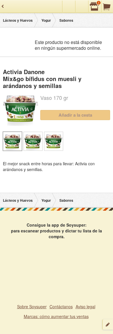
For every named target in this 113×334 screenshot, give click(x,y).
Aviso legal (85, 306)
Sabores (66, 20)
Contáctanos (61, 306)
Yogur (46, 20)
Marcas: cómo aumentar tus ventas (56, 316)
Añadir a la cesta (75, 115)
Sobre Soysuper (32, 306)
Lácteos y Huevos (18, 20)
